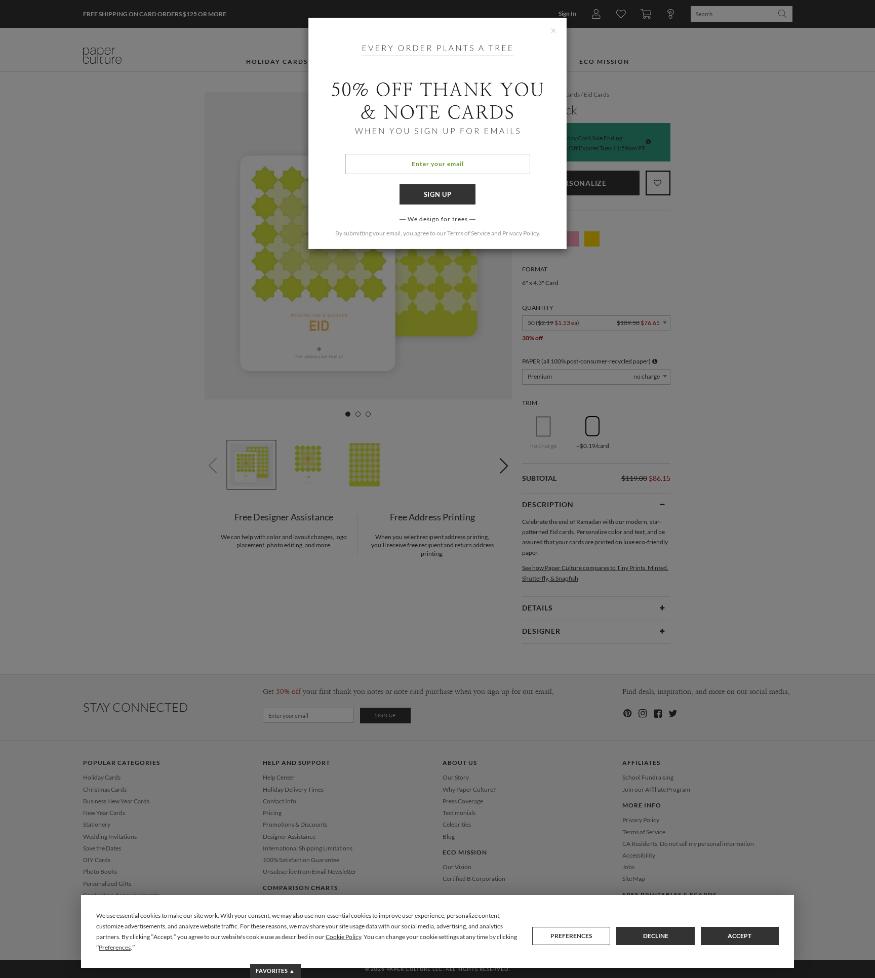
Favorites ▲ (275, 970)
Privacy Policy (520, 233)
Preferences (571, 936)
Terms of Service (468, 233)
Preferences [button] (115, 947)
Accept (739, 936)
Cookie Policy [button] (343, 937)
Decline (655, 936)
